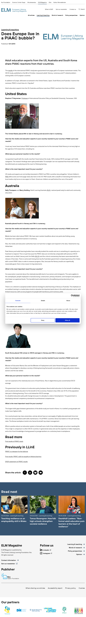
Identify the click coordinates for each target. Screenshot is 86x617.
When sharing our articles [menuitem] (35, 588)
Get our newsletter (61, 9)
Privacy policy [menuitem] (70, 588)
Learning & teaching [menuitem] (43, 15)
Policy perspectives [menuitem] (71, 15)
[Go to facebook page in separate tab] (25, 472)
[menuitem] (76, 544)
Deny (42, 320)
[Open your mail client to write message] (41, 472)
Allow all (67, 320)
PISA (7, 177)
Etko (50, 2)
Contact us (73, 9)
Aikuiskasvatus (31, 2)
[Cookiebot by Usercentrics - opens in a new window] (72, 295)
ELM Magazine (42, 2)
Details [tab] (43, 300)
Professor (25, 98)
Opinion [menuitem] (82, 15)
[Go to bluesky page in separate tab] (35, 472)
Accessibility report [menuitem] (55, 588)
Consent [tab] (17, 300)
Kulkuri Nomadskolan (59, 2)
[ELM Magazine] (13, 10)
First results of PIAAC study (14, 441)
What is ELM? (49, 9)
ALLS (37, 256)
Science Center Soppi (18, 2)
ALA (48, 190)
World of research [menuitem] (57, 15)
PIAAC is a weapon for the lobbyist (16, 451)
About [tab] (68, 300)
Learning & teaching (10, 30)
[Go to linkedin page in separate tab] (30, 472)
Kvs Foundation (5, 2)
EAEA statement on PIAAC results (16, 462)
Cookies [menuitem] (82, 588)
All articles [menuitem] (31, 15)
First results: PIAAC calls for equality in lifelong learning (23, 457)
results (10, 70)
